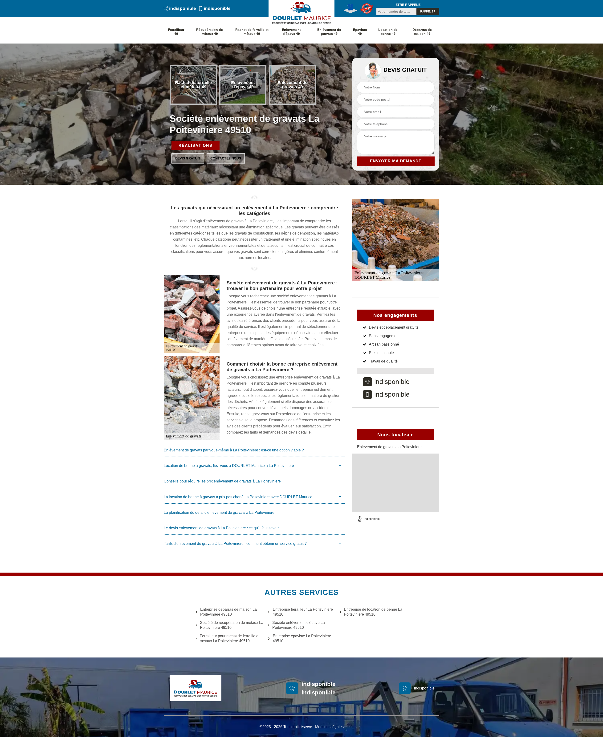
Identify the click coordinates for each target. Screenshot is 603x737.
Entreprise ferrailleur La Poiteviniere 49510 (303, 611)
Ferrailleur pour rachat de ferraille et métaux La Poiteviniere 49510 (229, 638)
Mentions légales (329, 727)
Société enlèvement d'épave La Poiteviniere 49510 (298, 625)
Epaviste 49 (360, 32)
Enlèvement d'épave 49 (291, 32)
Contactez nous (225, 158)
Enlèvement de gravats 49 (329, 32)
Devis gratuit (187, 158)
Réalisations (195, 145)
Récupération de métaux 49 (209, 32)
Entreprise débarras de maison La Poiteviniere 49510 (228, 611)
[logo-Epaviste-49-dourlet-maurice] (301, 13)
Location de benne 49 (388, 32)
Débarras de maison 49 (422, 32)
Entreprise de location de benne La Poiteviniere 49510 (373, 611)
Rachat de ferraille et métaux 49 (252, 32)
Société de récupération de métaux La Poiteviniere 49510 (231, 625)
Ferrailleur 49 (176, 32)
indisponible (182, 8)
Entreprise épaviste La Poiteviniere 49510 (302, 638)
